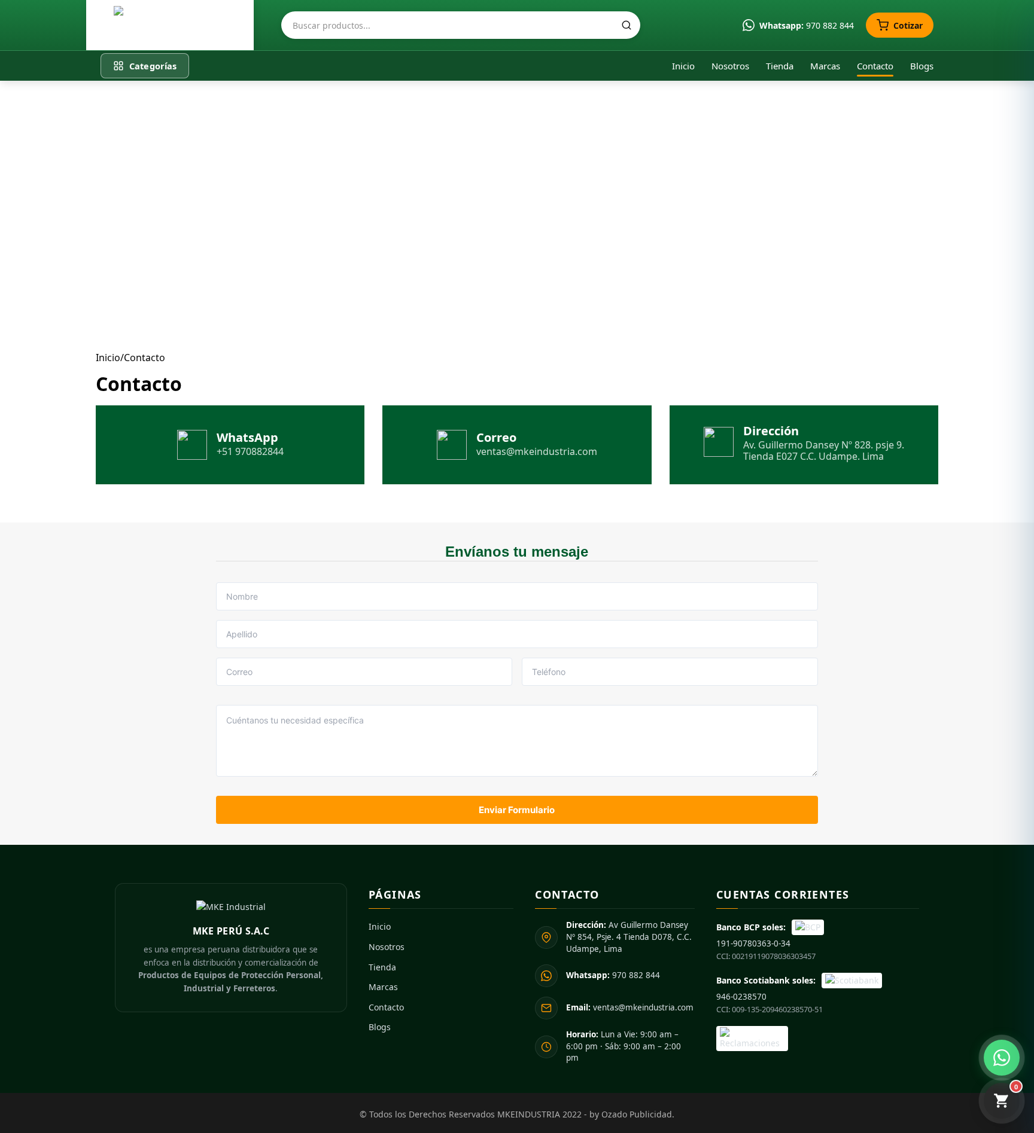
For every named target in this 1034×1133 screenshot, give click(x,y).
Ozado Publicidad (636, 1114)
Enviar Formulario (517, 810)
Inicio (683, 66)
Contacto (875, 66)
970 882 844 (613, 975)
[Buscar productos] (626, 25)
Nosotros (730, 66)
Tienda (779, 66)
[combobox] (461, 25)
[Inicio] (170, 25)
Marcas (825, 66)
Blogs (921, 66)
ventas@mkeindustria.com (630, 1007)
